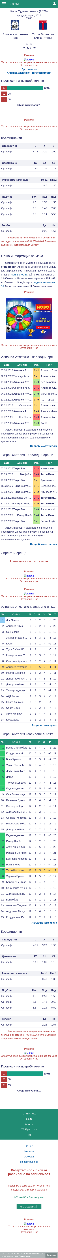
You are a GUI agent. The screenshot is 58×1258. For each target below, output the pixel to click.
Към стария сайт (29, 1206)
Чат (29, 1134)
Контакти (29, 1151)
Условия (29, 1156)
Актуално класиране (44, 725)
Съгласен (51, 1255)
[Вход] (54, 3)
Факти (29, 1119)
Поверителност (29, 1162)
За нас (29, 1146)
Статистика (29, 1113)
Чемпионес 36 (19, 274)
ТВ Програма (29, 1129)
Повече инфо (25, 1256)
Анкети (29, 1124)
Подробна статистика (43, 446)
